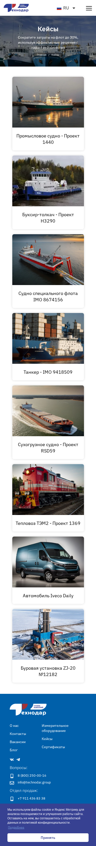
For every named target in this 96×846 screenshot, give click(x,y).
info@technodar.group (34, 782)
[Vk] (12, 760)
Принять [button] (48, 837)
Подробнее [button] (16, 827)
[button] (88, 8)
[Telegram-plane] (18, 760)
